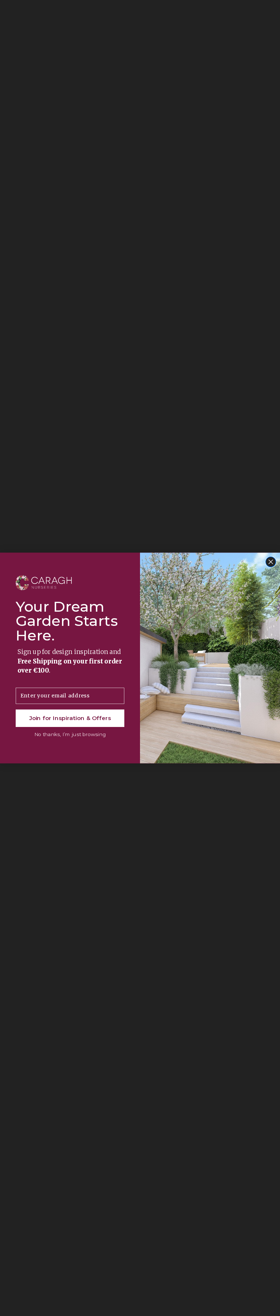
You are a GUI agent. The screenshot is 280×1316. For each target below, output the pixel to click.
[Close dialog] (271, 562)
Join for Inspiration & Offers (70, 718)
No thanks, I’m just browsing (70, 734)
